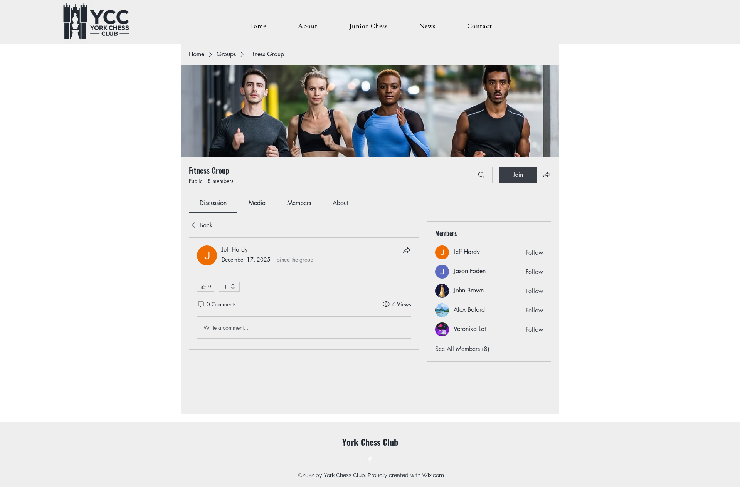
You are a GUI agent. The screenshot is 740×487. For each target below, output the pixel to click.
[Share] (406, 250)
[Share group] (546, 174)
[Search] (481, 175)
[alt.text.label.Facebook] (370, 459)
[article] (304, 293)
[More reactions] (229, 287)
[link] (213, 203)
